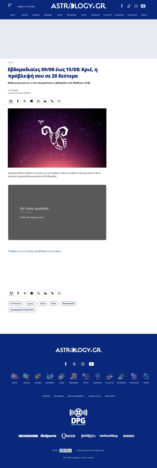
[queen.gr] (68, 436)
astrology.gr (13, 90)
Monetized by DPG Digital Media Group (90, 450)
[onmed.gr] (129, 436)
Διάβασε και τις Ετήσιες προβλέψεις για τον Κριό (35, 251)
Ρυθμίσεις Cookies (94, 396)
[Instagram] (136, 6)
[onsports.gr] (48, 436)
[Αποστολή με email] (59, 101)
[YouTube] (143, 6)
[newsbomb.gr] (28, 436)
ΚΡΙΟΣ (53, 304)
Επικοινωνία (110, 396)
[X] (74, 364)
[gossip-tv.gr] (88, 436)
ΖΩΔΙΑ (42, 304)
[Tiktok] (128, 6)
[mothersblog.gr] (109, 436)
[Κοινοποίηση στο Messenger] (32, 101)
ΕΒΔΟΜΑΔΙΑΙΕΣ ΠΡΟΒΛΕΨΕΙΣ (22, 310)
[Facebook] (121, 6)
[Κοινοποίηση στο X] (25, 101)
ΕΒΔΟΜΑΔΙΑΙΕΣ (68, 304)
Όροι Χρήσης (59, 396)
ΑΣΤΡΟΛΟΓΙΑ (15, 304)
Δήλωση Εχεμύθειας (75, 396)
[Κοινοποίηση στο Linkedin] (45, 101)
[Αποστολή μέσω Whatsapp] (38, 101)
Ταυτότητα (46, 396)
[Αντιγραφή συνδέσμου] (52, 101)
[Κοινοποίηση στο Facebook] (18, 101)
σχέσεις (30, 304)
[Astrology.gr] (78, 6)
